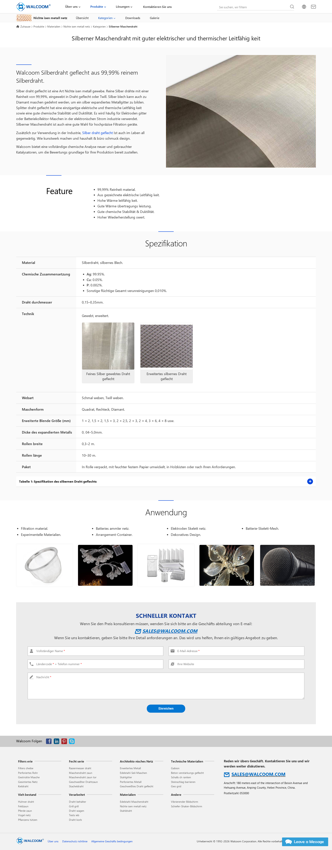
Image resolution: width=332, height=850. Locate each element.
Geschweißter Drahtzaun (83, 782)
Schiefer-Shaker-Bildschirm (186, 806)
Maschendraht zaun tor (82, 777)
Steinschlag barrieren (183, 782)
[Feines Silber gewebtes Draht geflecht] (108, 346)
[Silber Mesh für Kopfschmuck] (226, 565)
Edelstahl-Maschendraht (134, 801)
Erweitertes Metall (130, 768)
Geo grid (176, 786)
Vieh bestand (27, 794)
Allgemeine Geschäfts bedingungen (112, 841)
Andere (176, 794)
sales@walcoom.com (169, 631)
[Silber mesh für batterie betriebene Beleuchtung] (105, 565)
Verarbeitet (77, 794)
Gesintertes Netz (27, 782)
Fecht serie (76, 761)
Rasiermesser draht (80, 768)
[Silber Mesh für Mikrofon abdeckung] (287, 565)
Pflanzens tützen (27, 820)
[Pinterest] (65, 742)
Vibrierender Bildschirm (184, 801)
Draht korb (75, 820)
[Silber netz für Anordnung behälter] (166, 565)
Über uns (71, 6)
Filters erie (25, 761)
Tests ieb (74, 815)
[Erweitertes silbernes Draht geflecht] (166, 346)
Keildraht (23, 786)
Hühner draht (26, 801)
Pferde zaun (25, 810)
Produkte (96, 6)
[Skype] (73, 742)
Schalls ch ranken (181, 777)
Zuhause (25, 26)
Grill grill (74, 806)
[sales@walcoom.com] (313, 7)
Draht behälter (77, 801)
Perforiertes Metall (130, 782)
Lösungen (122, 6)
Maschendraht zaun (80, 773)
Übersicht (82, 18)
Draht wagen (76, 810)
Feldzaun (23, 806)
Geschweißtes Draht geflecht (136, 786)
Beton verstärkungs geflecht (187, 773)
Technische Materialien (187, 761)
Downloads (132, 18)
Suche (292, 7)
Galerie (154, 18)
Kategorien (105, 18)
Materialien (53, 26)
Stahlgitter (126, 777)
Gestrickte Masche (29, 777)
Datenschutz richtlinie (74, 841)
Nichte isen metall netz (76, 26)
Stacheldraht (76, 786)
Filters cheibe (25, 768)
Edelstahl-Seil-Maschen (133, 773)
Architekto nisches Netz (136, 761)
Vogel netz (24, 815)
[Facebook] (50, 742)
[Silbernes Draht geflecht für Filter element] (44, 565)
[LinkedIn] (57, 742)
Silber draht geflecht (97, 132)
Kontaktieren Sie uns (157, 7)
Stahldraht (126, 810)
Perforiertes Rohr (28, 773)
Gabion (175, 768)
